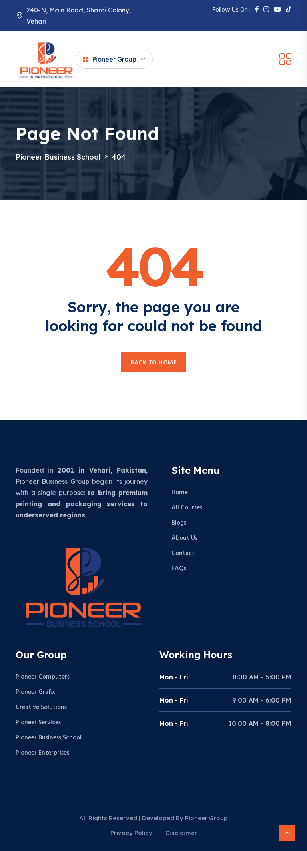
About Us (184, 538)
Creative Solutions (41, 707)
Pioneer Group (114, 59)
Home (179, 492)
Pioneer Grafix (35, 692)
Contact (183, 553)
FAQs (178, 568)
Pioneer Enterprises (42, 753)
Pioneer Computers (43, 677)
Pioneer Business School (49, 738)
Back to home (153, 363)
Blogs (178, 523)
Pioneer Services (38, 722)
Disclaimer (181, 833)
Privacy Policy (131, 833)
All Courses (186, 508)
